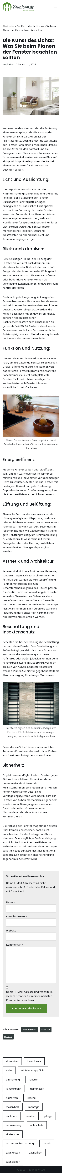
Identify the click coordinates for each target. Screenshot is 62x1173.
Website (11, 930)
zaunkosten (13, 1152)
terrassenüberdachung (20, 1143)
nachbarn (11, 1116)
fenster (46, 1029)
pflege (48, 1116)
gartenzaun (37, 1088)
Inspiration (8, 64)
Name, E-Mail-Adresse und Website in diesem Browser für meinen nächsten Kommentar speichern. (29, 996)
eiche (9, 1070)
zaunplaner (13, 1161)
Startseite (8, 26)
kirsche (31, 1097)
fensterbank (13, 1088)
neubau (8, 1037)
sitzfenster (12, 1134)
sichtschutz (36, 1125)
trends (47, 1143)
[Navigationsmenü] (55, 7)
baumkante (34, 1061)
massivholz (12, 1107)
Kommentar (14, 944)
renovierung (13, 1125)
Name (11, 902)
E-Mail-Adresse (16, 916)
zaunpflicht (35, 1152)
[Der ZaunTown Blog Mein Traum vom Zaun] (18, 6)
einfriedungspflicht (33, 1070)
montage (33, 1107)
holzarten (12, 1097)
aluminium (12, 1061)
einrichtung (29, 1029)
